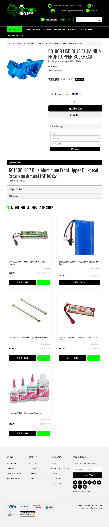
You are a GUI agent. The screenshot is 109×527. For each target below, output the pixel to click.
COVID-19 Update (36, 478)
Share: (51, 70)
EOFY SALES (72, 29)
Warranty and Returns (60, 468)
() (66, 19)
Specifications (17, 189)
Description (16, 162)
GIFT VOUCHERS (86, 29)
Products (13, 29)
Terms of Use (56, 478)
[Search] (98, 19)
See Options (79, 282)
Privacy (54, 473)
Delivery (54, 463)
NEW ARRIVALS (59, 29)
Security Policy (56, 483)
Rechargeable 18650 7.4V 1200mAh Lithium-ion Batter (78, 263)
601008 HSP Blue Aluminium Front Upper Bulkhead (61, 43)
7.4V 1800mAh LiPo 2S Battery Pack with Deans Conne (78, 339)
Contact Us (33, 468)
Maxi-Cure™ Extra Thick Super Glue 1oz (25, 413)
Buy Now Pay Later (14, 478)
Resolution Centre (14, 473)
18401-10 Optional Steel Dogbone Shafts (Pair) (28, 337)
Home (37, 29)
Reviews (14, 196)
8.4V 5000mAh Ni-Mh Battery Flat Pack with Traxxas (27, 263)
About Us (32, 463)
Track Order (11, 468)
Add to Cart (76, 108)
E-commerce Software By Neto (90, 508)
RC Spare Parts (30, 43)
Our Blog (32, 473)
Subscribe (87, 475)
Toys (19, 43)
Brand (26, 29)
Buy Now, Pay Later (15, 35)
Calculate (76, 148)
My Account (11, 463)
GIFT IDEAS (47, 29)
